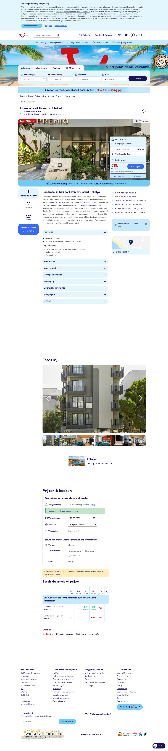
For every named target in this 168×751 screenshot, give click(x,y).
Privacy (119, 685)
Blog (22, 688)
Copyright (120, 682)
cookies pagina (27, 18)
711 (86, 617)
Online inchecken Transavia (63, 676)
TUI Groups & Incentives (30, 673)
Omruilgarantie (101, 43)
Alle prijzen (135, 166)
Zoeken (137, 78)
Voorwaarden (122, 679)
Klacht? (119, 698)
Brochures (25, 676)
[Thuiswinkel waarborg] (125, 734)
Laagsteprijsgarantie (79, 43)
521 (85, 608)
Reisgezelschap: (55, 505)
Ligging (47, 301)
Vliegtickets (41, 68)
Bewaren (120, 176)
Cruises (56, 68)
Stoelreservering (91, 676)
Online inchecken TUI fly (94, 673)
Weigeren (48, 25)
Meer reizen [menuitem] (75, 68)
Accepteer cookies (32, 26)
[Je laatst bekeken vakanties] (119, 35)
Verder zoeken (29, 101)
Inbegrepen (49, 294)
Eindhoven (89, 551)
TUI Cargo (89, 685)
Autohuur (57, 688)
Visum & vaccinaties (61, 698)
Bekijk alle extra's (59, 701)
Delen (138, 176)
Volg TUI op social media (97, 714)
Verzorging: (53, 531)
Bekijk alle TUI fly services (95, 682)
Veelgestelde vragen (28, 704)
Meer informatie (61, 25)
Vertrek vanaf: (54, 550)
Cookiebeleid (122, 688)
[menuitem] (139, 35)
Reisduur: (52, 525)
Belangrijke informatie (54, 288)
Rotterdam (75, 555)
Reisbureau (25, 701)
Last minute (25, 682)
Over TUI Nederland (124, 673)
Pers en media (122, 676)
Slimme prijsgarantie (123, 43)
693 (93, 617)
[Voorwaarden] (140, 734)
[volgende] (141, 398)
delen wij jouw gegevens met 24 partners (73, 12)
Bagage (87, 679)
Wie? (107, 74)
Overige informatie (53, 275)
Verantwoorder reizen (29, 679)
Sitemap (24, 691)
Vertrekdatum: (54, 518)
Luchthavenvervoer (60, 695)
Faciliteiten (49, 232)
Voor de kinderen (52, 268)
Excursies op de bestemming (64, 679)
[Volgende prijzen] (106, 590)
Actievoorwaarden (28, 685)
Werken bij (124, 706)
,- (115, 165)
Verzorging (49, 281)
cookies (55, 7)
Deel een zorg (122, 701)
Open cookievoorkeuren (126, 691)
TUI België (25, 695)
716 (100, 617)
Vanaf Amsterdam (122, 154)
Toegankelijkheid (123, 695)
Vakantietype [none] (29, 74)
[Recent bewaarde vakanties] (126, 35)
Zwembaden (50, 262)
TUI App (56, 673)
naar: (50, 561)
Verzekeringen (58, 685)
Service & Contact (90, 735)
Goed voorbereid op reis (62, 682)
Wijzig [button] (93, 504)
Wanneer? (82, 74)
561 (100, 608)
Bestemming (56, 74)
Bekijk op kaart (58, 114)
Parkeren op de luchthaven (63, 691)
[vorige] (48, 398)
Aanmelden (67, 721)
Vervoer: (52, 545)
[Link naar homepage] (24, 35)
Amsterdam (76, 551)
